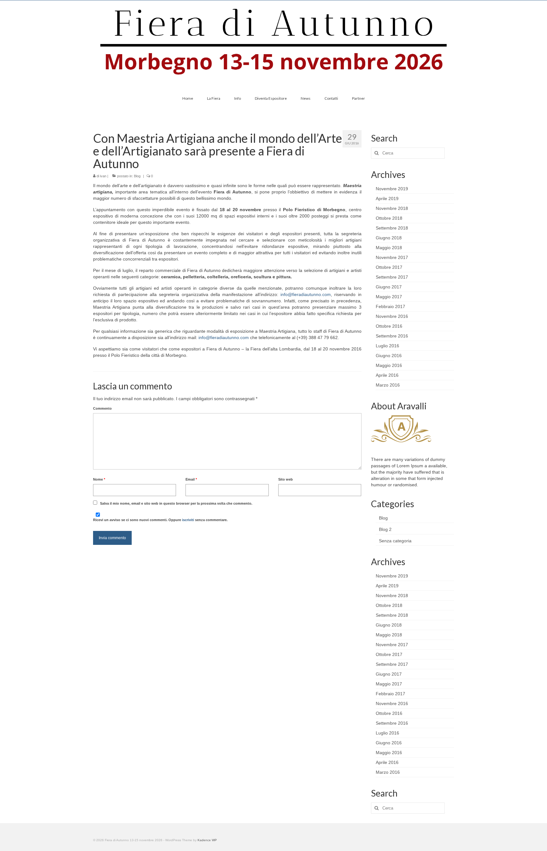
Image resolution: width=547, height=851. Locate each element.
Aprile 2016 (387, 375)
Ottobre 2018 (389, 218)
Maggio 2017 (389, 296)
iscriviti (188, 520)
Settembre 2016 (392, 335)
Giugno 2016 (389, 355)
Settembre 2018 (392, 227)
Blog (137, 176)
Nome (99, 479)
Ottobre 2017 (389, 267)
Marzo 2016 (388, 385)
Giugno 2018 (389, 237)
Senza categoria (395, 540)
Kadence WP (207, 840)
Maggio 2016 (389, 365)
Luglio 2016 (387, 345)
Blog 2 (385, 529)
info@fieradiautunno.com (305, 294)
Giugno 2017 (389, 286)
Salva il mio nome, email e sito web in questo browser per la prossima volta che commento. (176, 503)
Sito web (285, 479)
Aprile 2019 (387, 198)
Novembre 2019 (392, 188)
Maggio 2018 (389, 247)
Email (191, 479)
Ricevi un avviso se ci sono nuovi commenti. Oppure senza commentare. (160, 520)
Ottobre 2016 (389, 326)
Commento (102, 408)
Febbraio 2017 (390, 306)
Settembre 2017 (392, 277)
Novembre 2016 (392, 316)
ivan (103, 176)
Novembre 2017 (392, 257)
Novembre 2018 (392, 208)
